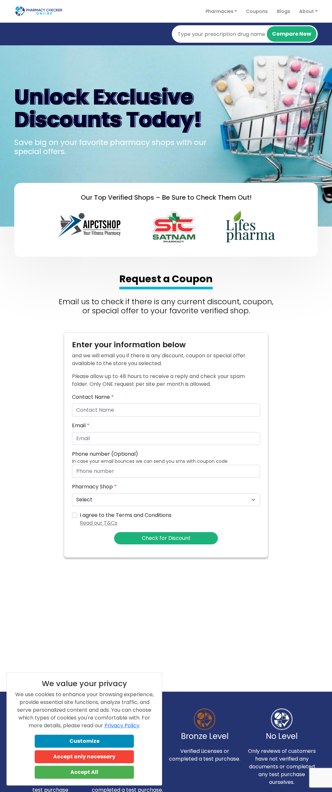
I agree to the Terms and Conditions (126, 519)
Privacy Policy (121, 725)
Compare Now (291, 34)
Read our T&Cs (98, 523)
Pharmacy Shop (94, 486)
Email (80, 425)
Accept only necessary (84, 756)
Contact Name (93, 397)
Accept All (84, 772)
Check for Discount (166, 538)
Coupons (257, 11)
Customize (84, 741)
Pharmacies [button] (219, 11)
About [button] (306, 11)
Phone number (105, 454)
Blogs (283, 11)
